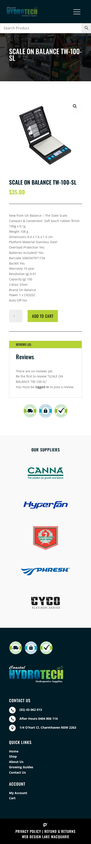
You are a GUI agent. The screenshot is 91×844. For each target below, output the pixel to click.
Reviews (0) (23, 344)
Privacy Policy (28, 831)
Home (13, 751)
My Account (18, 793)
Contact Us (17, 772)
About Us (16, 762)
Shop (13, 756)
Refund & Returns (60, 831)
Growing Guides (21, 767)
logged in (42, 387)
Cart (12, 798)
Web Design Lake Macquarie (45, 836)
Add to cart (42, 316)
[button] (75, 106)
